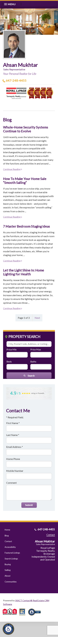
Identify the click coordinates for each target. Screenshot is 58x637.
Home (7, 529)
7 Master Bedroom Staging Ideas (26, 226)
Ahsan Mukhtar (20, 65)
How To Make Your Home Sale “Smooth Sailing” (24, 180)
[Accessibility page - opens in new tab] (35, 616)
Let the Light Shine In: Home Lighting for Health (23, 272)
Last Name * (12, 434)
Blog (7, 535)
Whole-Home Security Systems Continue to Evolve (25, 129)
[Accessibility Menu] (8, 629)
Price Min (11, 349)
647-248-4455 (16, 80)
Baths (33, 361)
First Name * (13, 423)
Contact (8, 541)
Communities (11, 581)
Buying (8, 564)
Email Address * (14, 446)
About (7, 576)
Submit (29, 504)
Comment (11, 482)
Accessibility (10, 547)
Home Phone (13, 458)
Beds (9, 361)
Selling (8, 570)
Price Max (35, 349)
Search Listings (11, 558)
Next (37, 317)
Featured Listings (12, 553)
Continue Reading (12, 169)
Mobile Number (14, 470)
